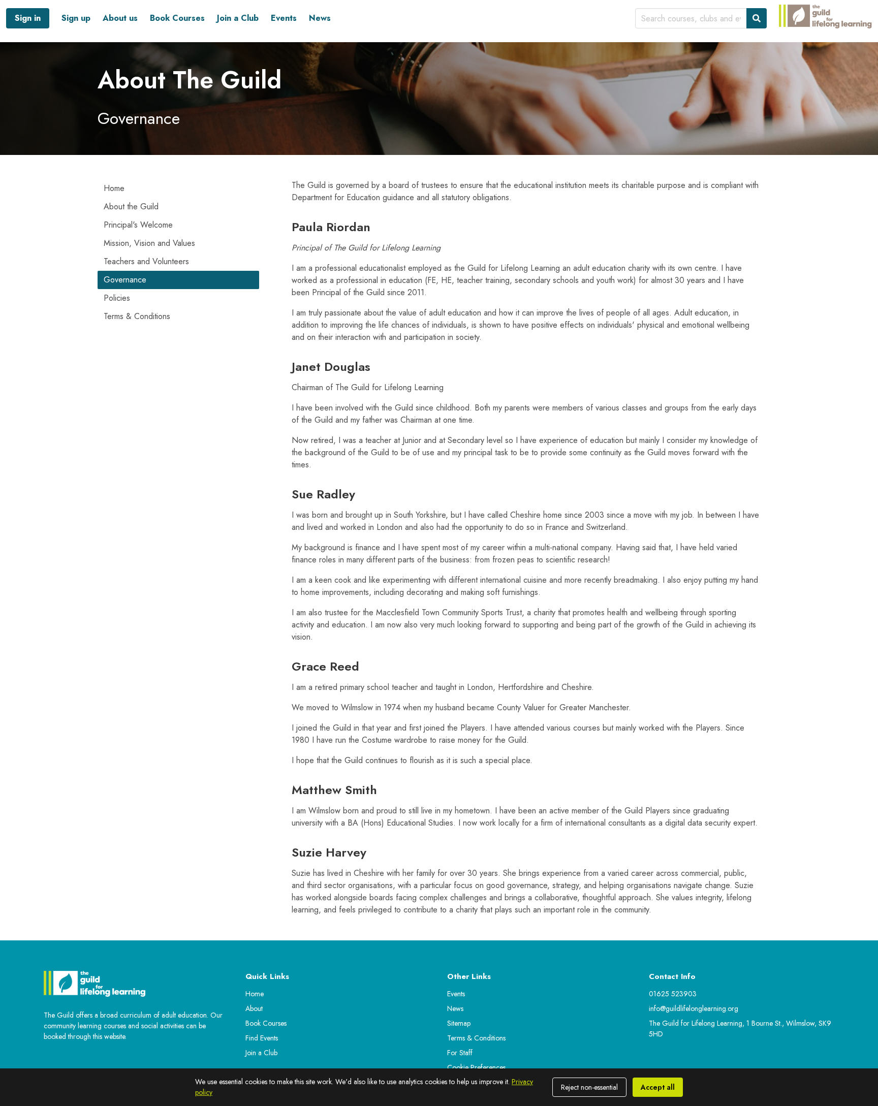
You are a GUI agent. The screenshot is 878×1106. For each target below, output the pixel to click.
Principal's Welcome (138, 225)
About (254, 1008)
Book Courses (177, 18)
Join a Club (238, 18)
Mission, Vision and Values (149, 243)
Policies (117, 298)
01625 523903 (673, 994)
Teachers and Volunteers (146, 261)
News (320, 18)
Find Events (261, 1038)
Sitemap (459, 1023)
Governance (125, 280)
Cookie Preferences (476, 1067)
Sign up (75, 18)
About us (120, 18)
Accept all (658, 1087)
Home (114, 188)
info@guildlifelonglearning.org (693, 1008)
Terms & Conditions (137, 316)
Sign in (28, 18)
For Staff (460, 1053)
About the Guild (131, 206)
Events (284, 18)
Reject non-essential (589, 1087)
